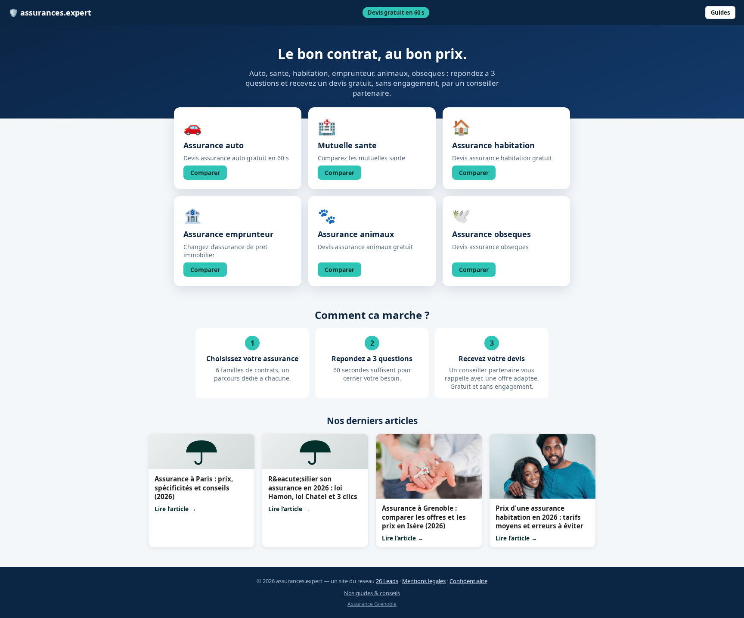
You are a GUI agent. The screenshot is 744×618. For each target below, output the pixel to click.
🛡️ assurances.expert (50, 12)
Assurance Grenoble (372, 604)
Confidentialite (468, 581)
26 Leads (387, 581)
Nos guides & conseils (372, 593)
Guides (720, 12)
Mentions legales (424, 581)
